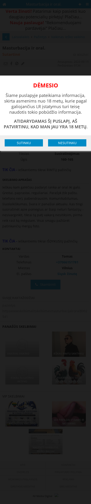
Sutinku (24, 143)
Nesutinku (67, 143)
